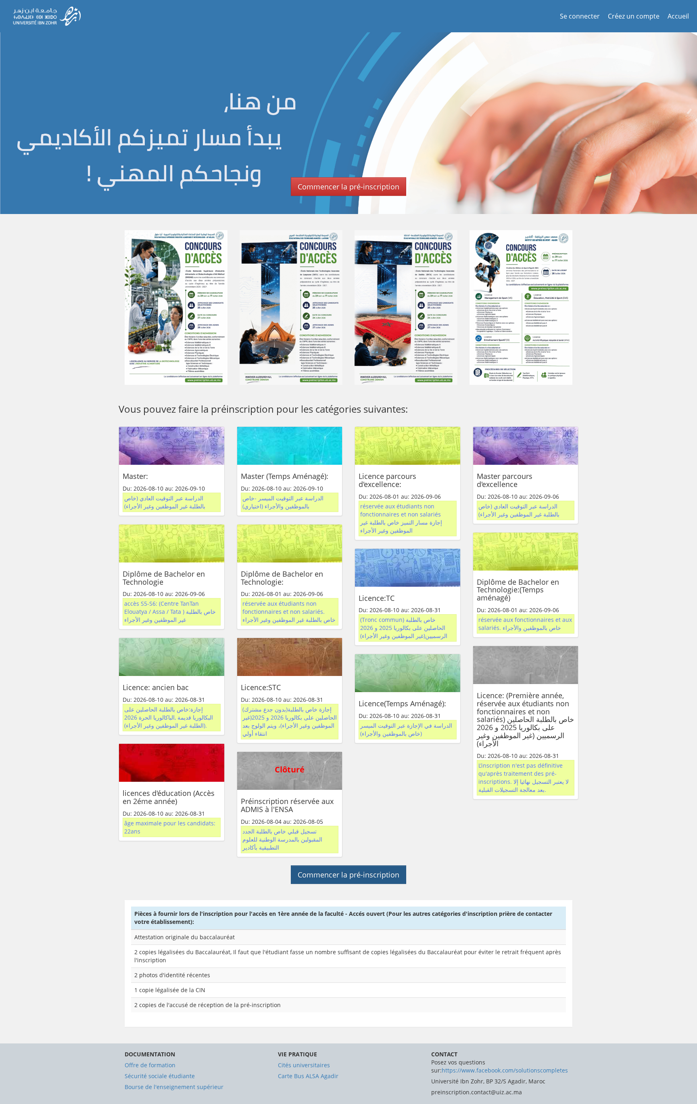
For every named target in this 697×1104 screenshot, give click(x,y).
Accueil (678, 16)
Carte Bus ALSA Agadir (308, 1076)
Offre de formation (150, 1065)
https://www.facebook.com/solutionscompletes (505, 1070)
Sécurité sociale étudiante (160, 1076)
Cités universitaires (304, 1065)
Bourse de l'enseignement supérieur (174, 1087)
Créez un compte (633, 16)
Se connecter (580, 16)
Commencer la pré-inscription (348, 186)
